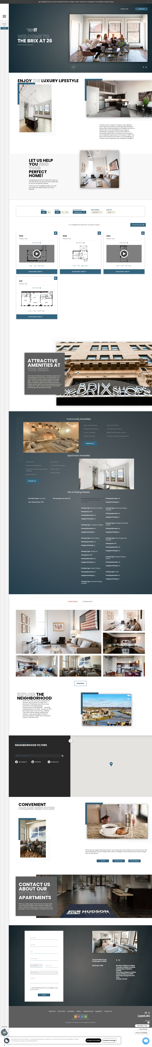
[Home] (4, 8)
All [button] (44, 212)
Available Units (36, 271)
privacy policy (34, 989)
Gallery (78, 1011)
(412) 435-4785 (124, 9)
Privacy (147, 1021)
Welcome (52, 1011)
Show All (91, 443)
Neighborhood (88, 1011)
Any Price (95, 212)
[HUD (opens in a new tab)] (146, 1013)
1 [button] (62, 212)
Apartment (73, 601)
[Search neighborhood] (62, 755)
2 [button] (48, 212)
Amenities (70, 1011)
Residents (98, 1011)
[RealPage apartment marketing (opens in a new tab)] (141, 1016)
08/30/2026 (78, 212)
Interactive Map (137, 225)
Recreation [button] (54, 762)
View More (80, 683)
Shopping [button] (38, 762)
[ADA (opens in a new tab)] (149, 1013)
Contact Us (108, 1011)
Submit (44, 995)
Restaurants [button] (23, 762)
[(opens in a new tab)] (16, 1017)
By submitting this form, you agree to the (45, 988)
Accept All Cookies (93, 1040)
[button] (143, 67)
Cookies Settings (109, 1040)
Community (87, 601)
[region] (64, 1040)
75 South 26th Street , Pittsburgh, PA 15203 (31, 733)
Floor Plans (61, 1011)
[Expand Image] (58, 632)
